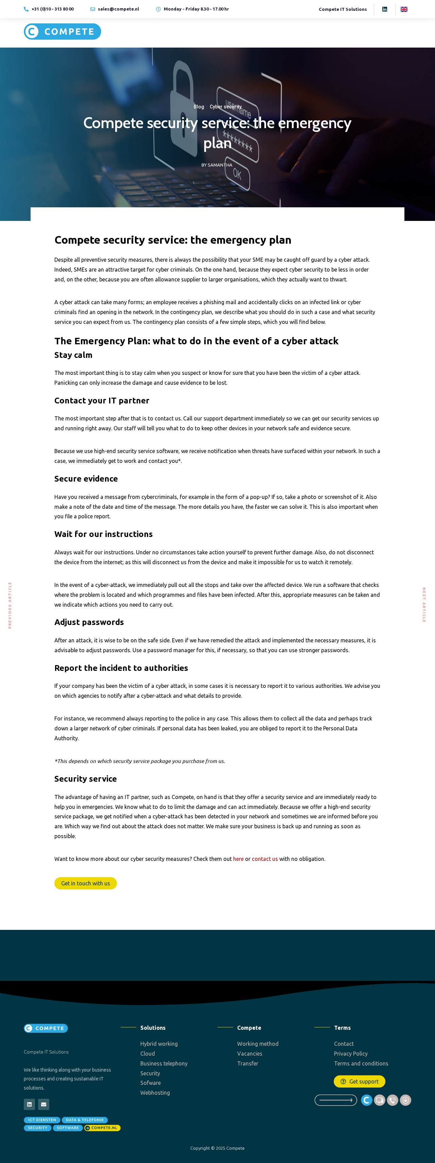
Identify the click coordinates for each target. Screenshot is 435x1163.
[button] (359, 1081)
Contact (402, 32)
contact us (265, 859)
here (238, 859)
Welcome (192, 32)
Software (309, 32)
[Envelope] (43, 1104)
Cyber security (226, 106)
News (375, 32)
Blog (199, 106)
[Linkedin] (384, 9)
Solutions (225, 32)
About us (341, 32)
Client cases (267, 32)
